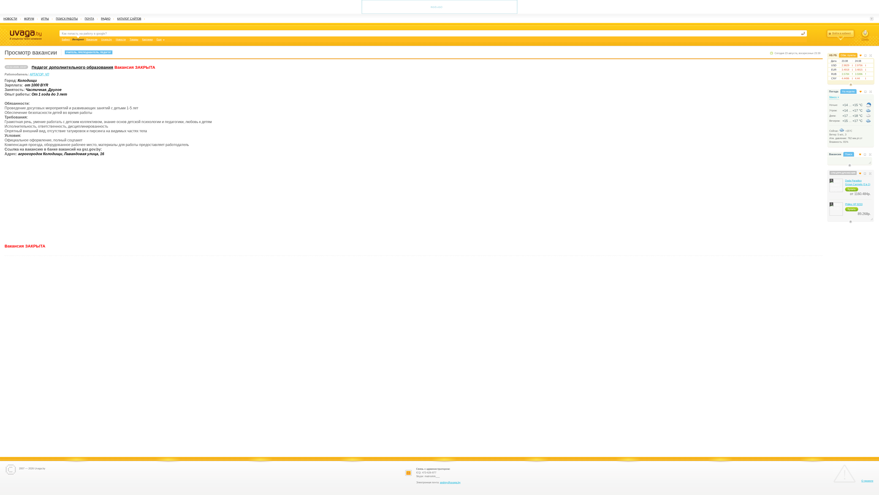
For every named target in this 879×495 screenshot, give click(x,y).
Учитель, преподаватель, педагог (88, 52)
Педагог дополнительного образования (72, 67)
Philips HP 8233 (854, 204)
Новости (121, 39)
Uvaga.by (106, 39)
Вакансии (835, 154)
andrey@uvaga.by (450, 482)
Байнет (66, 39)
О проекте (867, 480)
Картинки (147, 39)
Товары (134, 39)
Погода (833, 91)
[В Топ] (861, 55)
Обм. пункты (848, 55)
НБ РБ (833, 55)
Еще (159, 39)
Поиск (848, 154)
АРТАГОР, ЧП (39, 74)
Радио (865, 39)
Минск (833, 97)
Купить (852, 189)
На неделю (848, 91)
